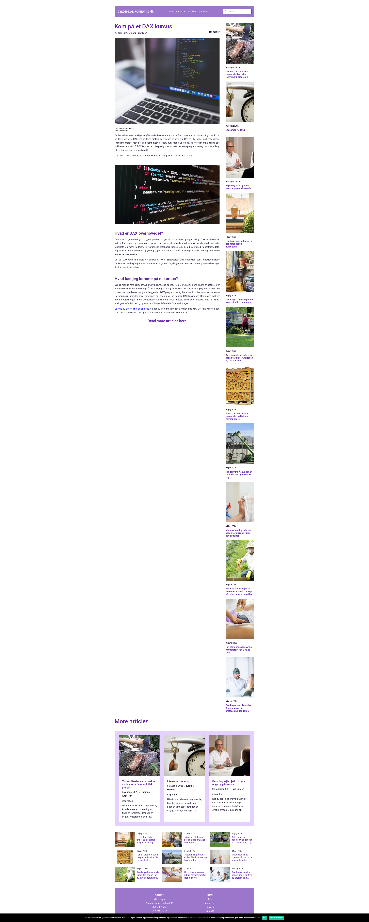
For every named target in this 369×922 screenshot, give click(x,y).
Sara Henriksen (139, 33)
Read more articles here (167, 321)
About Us (180, 11)
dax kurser (214, 31)
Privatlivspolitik (276, 918)
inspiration (127, 801)
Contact (203, 11)
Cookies (192, 11)
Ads (171, 11)
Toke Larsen (237, 789)
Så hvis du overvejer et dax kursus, (132, 308)
